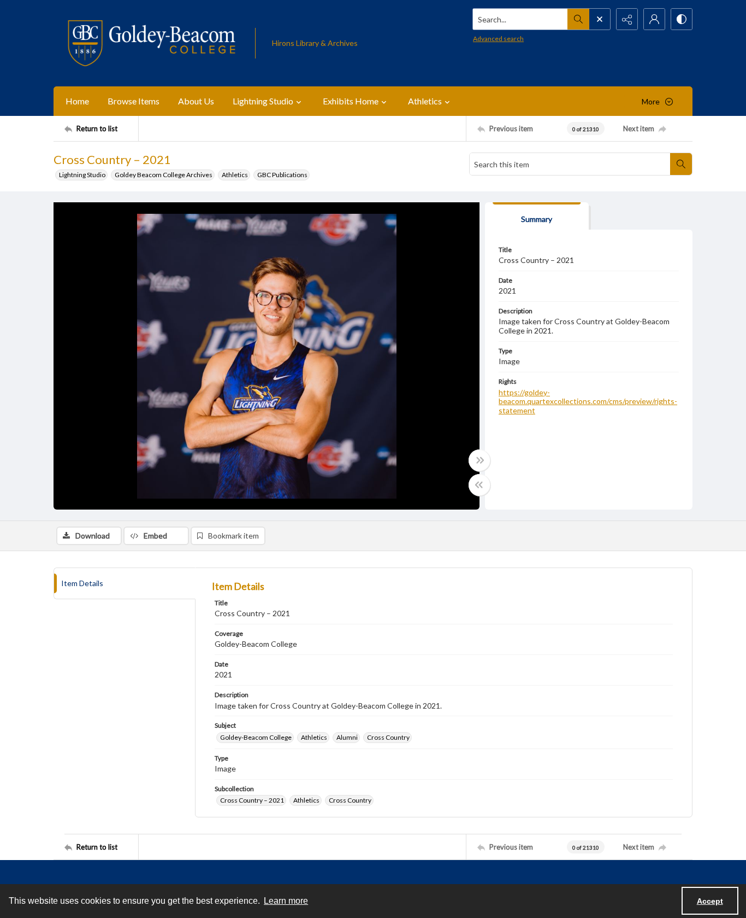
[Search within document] (681, 164)
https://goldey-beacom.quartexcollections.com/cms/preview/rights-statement (588, 402)
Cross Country (388, 737)
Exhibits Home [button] (350, 101)
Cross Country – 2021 (252, 800)
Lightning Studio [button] (263, 101)
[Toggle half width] (479, 485)
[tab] (537, 216)
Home (77, 101)
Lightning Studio (82, 175)
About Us (196, 101)
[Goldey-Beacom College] (151, 43)
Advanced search (498, 38)
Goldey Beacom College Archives (163, 175)
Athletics (235, 175)
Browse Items (133, 101)
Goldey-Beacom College (256, 737)
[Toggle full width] (479, 460)
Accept (710, 901)
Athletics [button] (425, 101)
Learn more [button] (286, 900)
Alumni (347, 737)
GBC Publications (282, 175)
